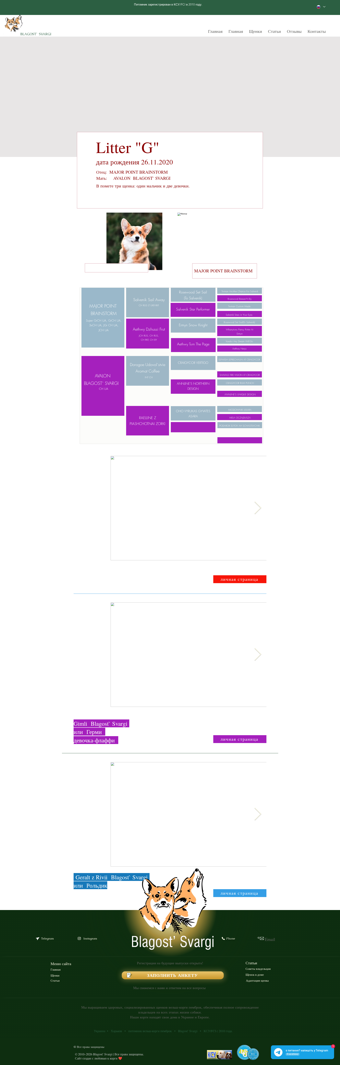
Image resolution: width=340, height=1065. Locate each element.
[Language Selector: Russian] (321, 7)
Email (270, 939)
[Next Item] (258, 508)
